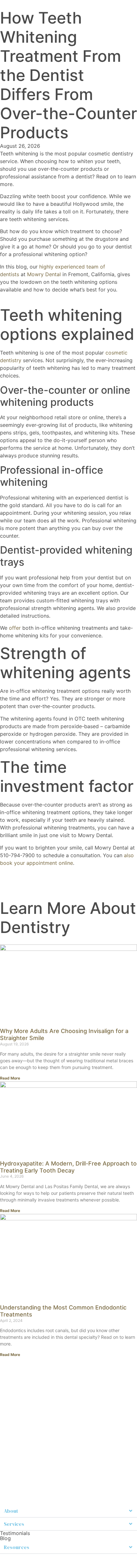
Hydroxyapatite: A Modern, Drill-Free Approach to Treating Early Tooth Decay (68, 1167)
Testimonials (15, 1533)
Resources (16, 1547)
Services (14, 1523)
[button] (68, 1510)
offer (15, 628)
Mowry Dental (43, 274)
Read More (10, 1078)
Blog (5, 1538)
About (11, 1510)
